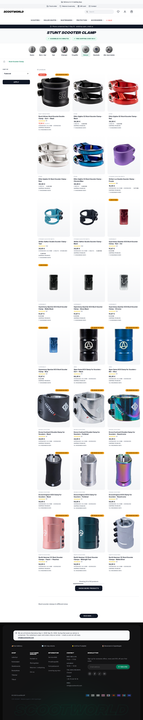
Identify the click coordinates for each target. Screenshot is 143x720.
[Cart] (131, 11)
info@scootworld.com (26, 638)
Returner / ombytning (37, 667)
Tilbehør (14, 675)
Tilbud (14, 679)
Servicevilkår (52, 657)
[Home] (4, 61)
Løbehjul (15, 657)
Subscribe (123, 667)
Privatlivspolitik (53, 662)
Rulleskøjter (16, 662)
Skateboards (16, 666)
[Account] (124, 11)
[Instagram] (90, 674)
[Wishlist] (118, 11)
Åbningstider (34, 663)
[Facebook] (95, 674)
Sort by (5, 69)
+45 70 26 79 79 (72, 679)
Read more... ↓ (89, 616)
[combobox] (100, 12)
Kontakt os (33, 658)
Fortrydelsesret (53, 666)
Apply (16, 82)
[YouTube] (104, 674)
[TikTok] (100, 674)
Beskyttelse (16, 670)
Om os (32, 672)
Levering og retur (54, 670)
